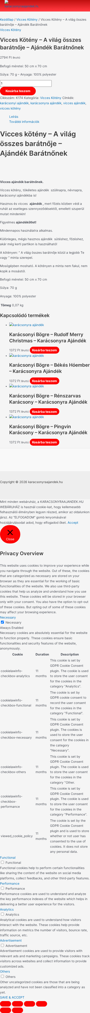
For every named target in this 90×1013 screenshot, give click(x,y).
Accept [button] (73, 522)
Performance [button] (9, 883)
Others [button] (5, 971)
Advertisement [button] (11, 940)
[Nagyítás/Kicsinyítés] (41, 1004)
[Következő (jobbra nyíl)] (17, 1010)
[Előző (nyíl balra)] (5, 1010)
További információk (24, 122)
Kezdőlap (6, 19)
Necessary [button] (8, 617)
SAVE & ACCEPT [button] (12, 997)
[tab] (49, 116)
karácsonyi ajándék (14, 103)
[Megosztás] (17, 1004)
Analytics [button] (7, 909)
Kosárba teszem (18, 91)
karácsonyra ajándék (45, 103)
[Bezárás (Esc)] (5, 1004)
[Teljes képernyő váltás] (29, 1004)
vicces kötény (10, 108)
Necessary (13, 622)
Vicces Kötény (27, 19)
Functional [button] (7, 857)
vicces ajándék (74, 103)
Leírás (13, 116)
